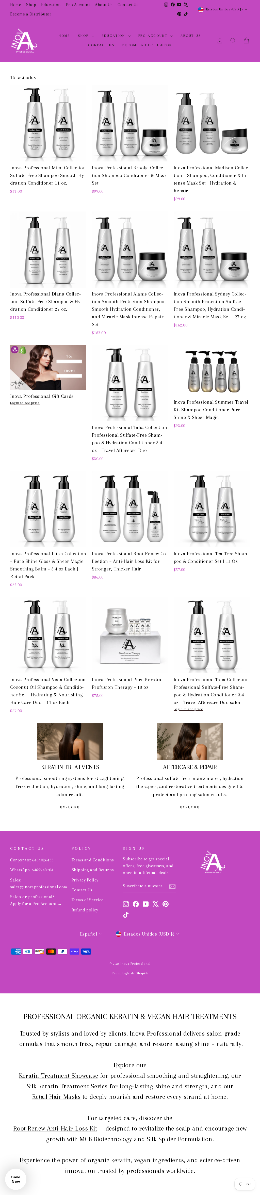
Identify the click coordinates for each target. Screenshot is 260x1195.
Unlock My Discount (130, 620)
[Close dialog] (184, 539)
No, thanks (130, 642)
